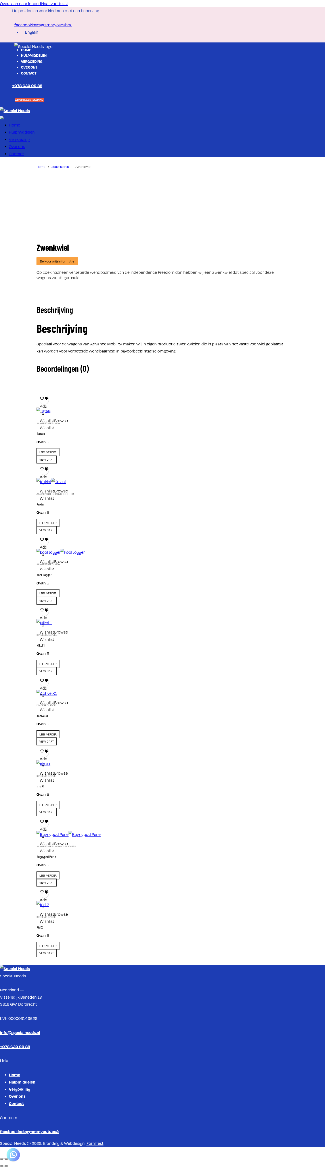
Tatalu (40, 433)
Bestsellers (67, 494)
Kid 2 (39, 927)
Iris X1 (40, 786)
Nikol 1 (40, 645)
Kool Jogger (44, 575)
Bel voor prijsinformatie (57, 261)
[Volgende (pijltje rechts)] (6, 1166)
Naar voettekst (54, 3)
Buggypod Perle (46, 856)
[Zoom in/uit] (2, 1159)
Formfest (94, 1143)
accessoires (60, 166)
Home (40, 166)
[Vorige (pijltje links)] (2, 1166)
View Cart (46, 459)
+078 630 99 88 (27, 85)
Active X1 (42, 716)
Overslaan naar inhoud (20, 3)
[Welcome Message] (13, 1154)
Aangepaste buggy (48, 423)
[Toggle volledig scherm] (6, 1159)
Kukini (40, 504)
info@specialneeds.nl (20, 1032)
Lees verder (48, 452)
